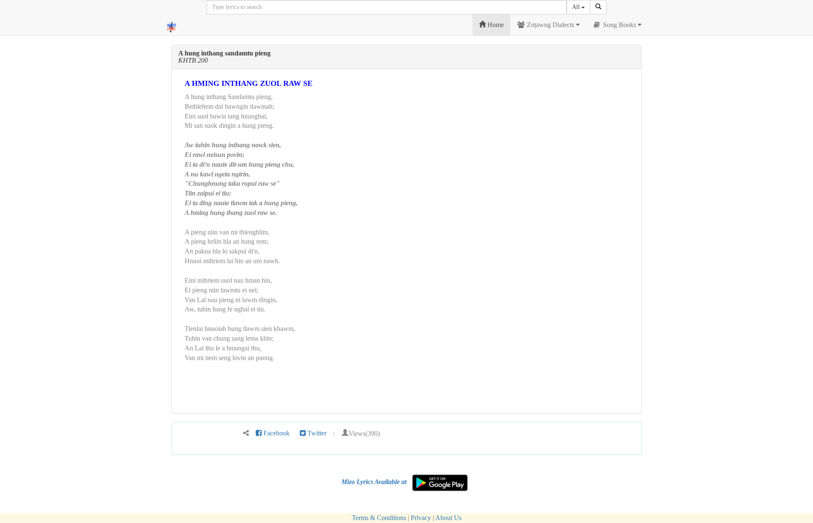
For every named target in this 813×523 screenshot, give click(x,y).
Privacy (421, 517)
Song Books (619, 24)
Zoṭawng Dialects (550, 24)
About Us (448, 517)
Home (495, 24)
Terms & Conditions (379, 517)
